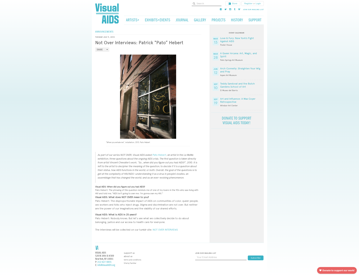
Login (258, 3)
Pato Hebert (159, 154)
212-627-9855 (104, 262)
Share (100, 49)
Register (248, 3)
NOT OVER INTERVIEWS (165, 229)
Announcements (104, 32)
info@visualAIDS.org (106, 265)
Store (234, 3)
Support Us (129, 253)
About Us (128, 256)
